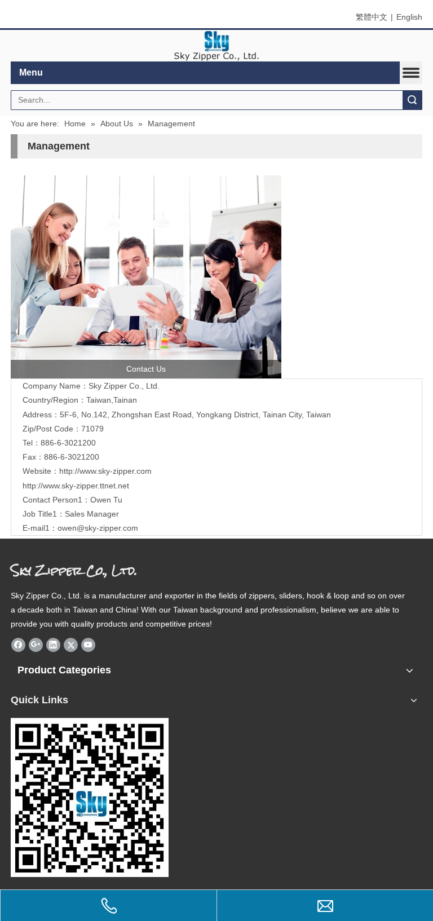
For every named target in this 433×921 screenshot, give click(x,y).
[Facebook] (18, 644)
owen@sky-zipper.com (98, 527)
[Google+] (36, 644)
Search (412, 100)
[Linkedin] (53, 644)
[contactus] (146, 276)
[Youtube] (88, 644)
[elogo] (216, 45)
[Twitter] (71, 644)
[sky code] (90, 797)
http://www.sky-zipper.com (105, 470)
